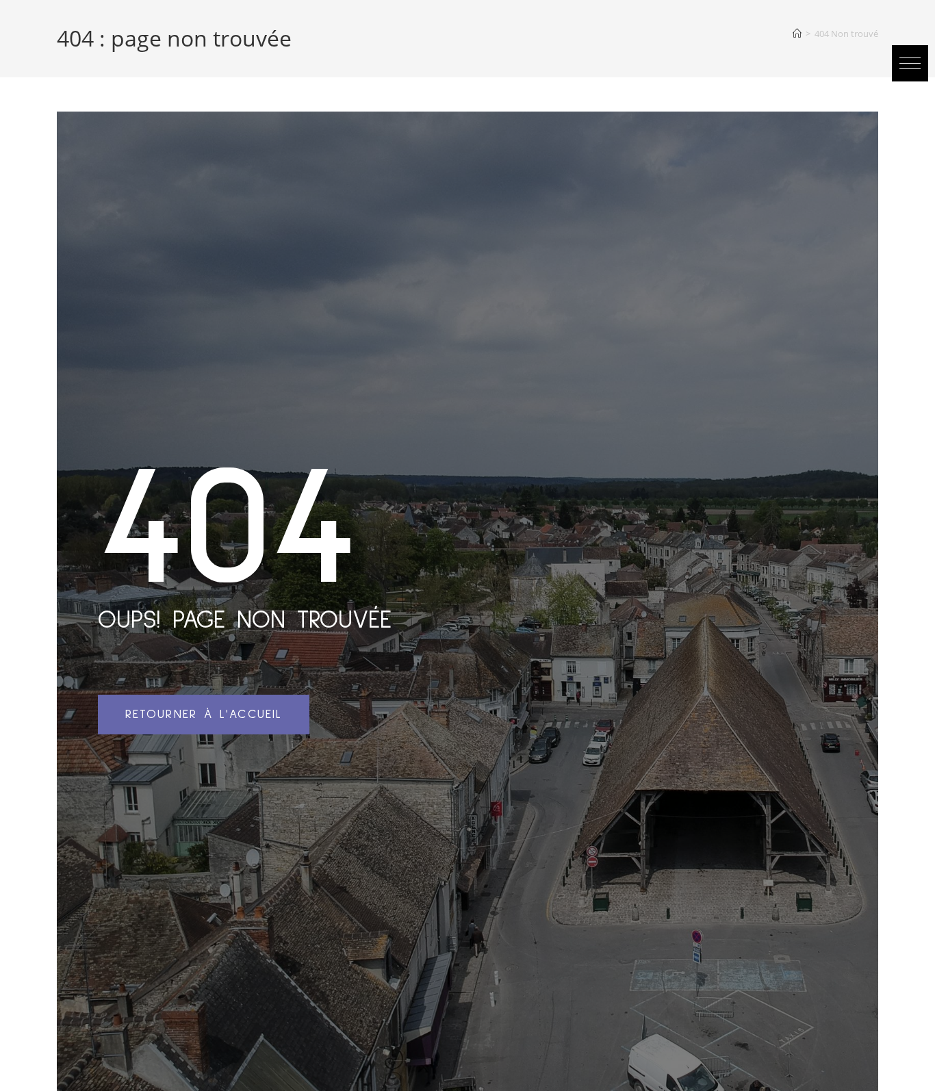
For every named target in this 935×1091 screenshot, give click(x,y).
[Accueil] (797, 33)
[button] (910, 63)
